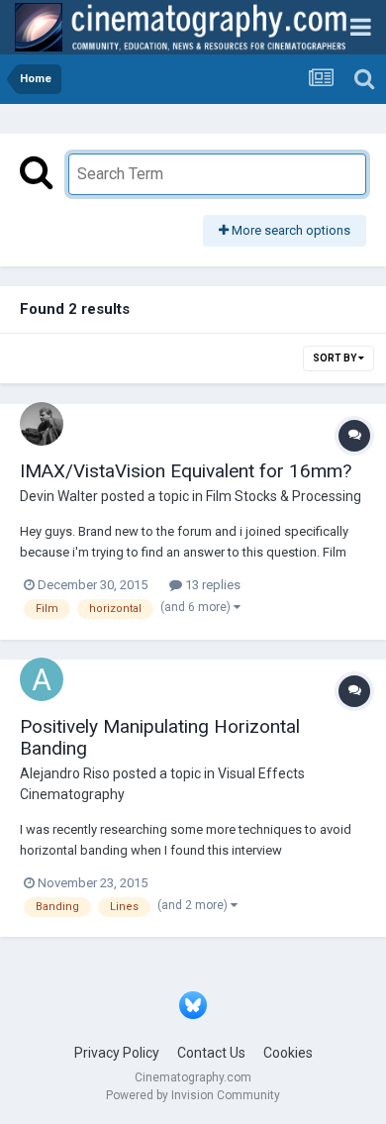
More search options (289, 230)
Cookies (288, 1053)
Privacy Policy (116, 1053)
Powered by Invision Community (193, 1095)
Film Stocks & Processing (283, 496)
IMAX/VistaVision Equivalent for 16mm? (185, 471)
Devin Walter (59, 496)
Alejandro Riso (65, 773)
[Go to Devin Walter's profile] (41, 424)
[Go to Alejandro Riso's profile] (41, 679)
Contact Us (211, 1053)
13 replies (211, 584)
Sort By (335, 358)
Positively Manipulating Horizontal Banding (160, 738)
